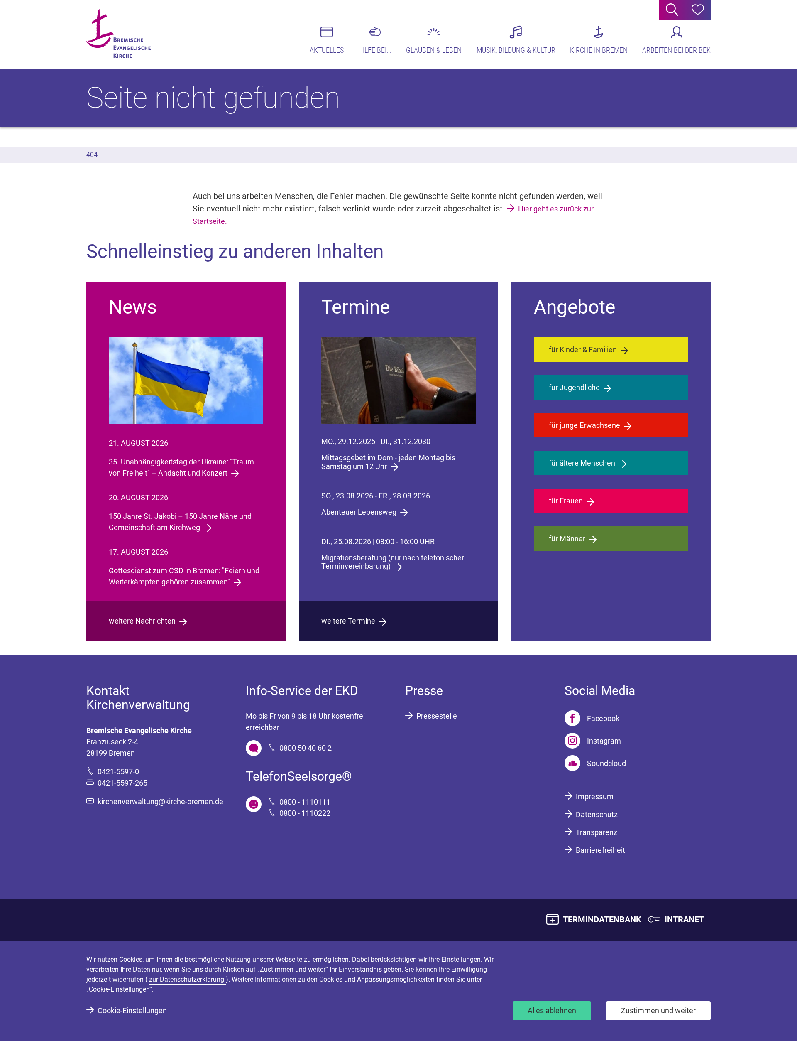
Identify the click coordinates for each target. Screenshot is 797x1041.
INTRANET (684, 919)
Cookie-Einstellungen (132, 1010)
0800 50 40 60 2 (305, 748)
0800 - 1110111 (304, 802)
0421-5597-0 (118, 771)
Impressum (595, 796)
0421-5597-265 (122, 782)
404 (92, 155)
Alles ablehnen (552, 1010)
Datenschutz (597, 814)
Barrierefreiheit (600, 850)
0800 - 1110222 (304, 813)
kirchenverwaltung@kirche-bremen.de (160, 801)
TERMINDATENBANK (602, 919)
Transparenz (596, 832)
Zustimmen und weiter (658, 1010)
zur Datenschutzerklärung (187, 979)
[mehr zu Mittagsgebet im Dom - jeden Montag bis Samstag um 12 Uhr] (398, 380)
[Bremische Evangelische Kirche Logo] (118, 33)
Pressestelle (436, 716)
